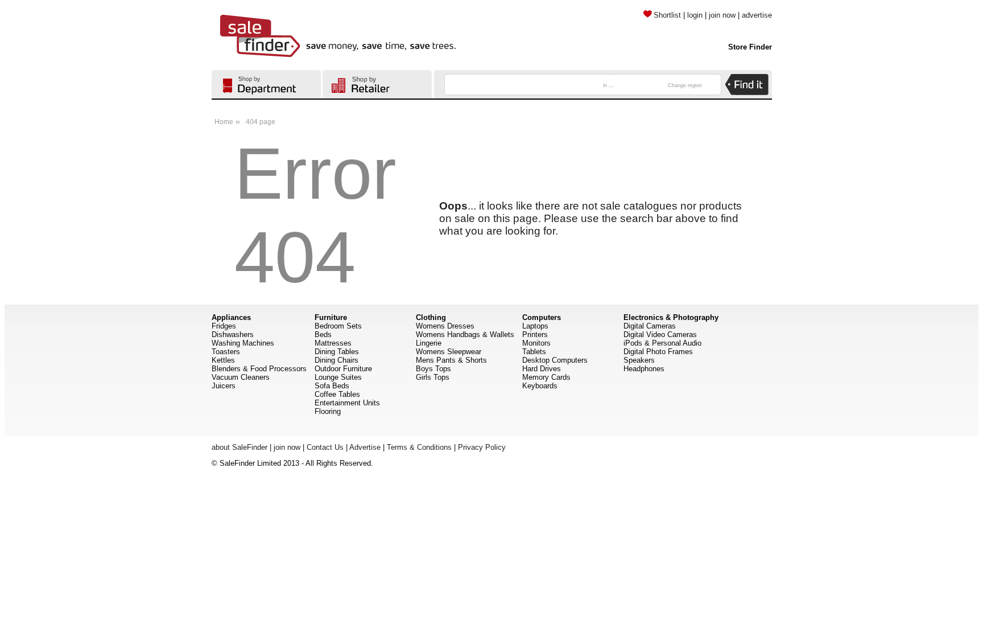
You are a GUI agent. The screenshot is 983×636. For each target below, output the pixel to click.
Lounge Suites (338, 377)
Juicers (224, 385)
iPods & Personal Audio (662, 343)
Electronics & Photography (670, 317)
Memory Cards (546, 377)
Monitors (536, 343)
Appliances (231, 317)
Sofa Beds (332, 385)
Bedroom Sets (338, 326)
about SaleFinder (239, 447)
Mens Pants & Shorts (451, 360)
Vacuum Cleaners (241, 377)
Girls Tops (432, 377)
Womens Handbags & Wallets (465, 334)
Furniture (331, 317)
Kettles (223, 360)
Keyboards (539, 385)
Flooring (328, 411)
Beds (323, 334)
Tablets (534, 351)
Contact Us (325, 447)
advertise (757, 15)
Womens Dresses (445, 326)
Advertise (365, 447)
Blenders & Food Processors (259, 368)
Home (223, 122)
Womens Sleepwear (448, 351)
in (608, 85)
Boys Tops (433, 368)
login (695, 15)
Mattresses (333, 343)
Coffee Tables (337, 394)
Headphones (643, 368)
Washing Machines (243, 343)
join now (722, 15)
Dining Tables (337, 351)
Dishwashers (233, 334)
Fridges (224, 326)
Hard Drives (541, 368)
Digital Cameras (649, 326)
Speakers (639, 360)
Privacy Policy (482, 447)
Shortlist (667, 15)
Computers (541, 317)
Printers (535, 334)
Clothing (431, 317)
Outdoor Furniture (343, 368)
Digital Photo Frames (658, 351)
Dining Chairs (336, 360)
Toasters (226, 351)
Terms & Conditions (419, 447)
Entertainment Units (347, 403)
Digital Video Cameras (660, 334)
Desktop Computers (555, 360)
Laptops (535, 326)
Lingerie (428, 343)
